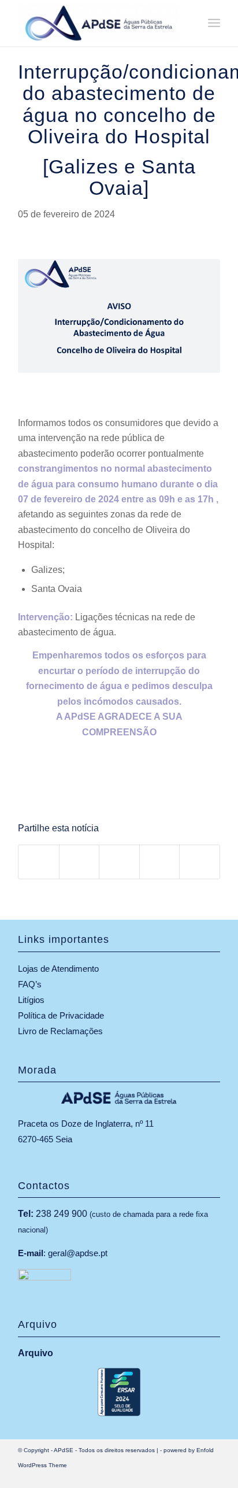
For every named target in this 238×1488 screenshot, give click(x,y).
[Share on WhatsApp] (119, 861)
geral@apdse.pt (77, 1253)
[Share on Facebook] (38, 861)
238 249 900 (61, 1214)
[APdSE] (99, 23)
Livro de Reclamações (60, 1031)
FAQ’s (30, 984)
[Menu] (214, 23)
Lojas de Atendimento (58, 969)
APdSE (63, 1450)
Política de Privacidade (61, 1015)
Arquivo (35, 1353)
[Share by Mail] (200, 861)
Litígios (31, 1000)
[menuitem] (214, 23)
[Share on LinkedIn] (160, 861)
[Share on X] (79, 861)
